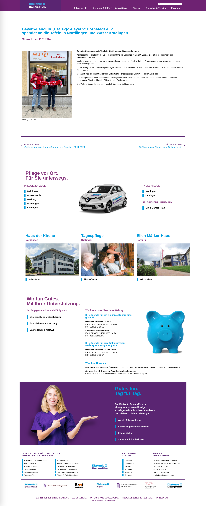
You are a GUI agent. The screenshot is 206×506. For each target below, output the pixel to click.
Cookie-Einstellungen (103, 500)
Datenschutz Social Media (104, 498)
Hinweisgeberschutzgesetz (137, 498)
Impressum (162, 498)
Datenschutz (79, 498)
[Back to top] (180, 490)
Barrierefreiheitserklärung (52, 498)
